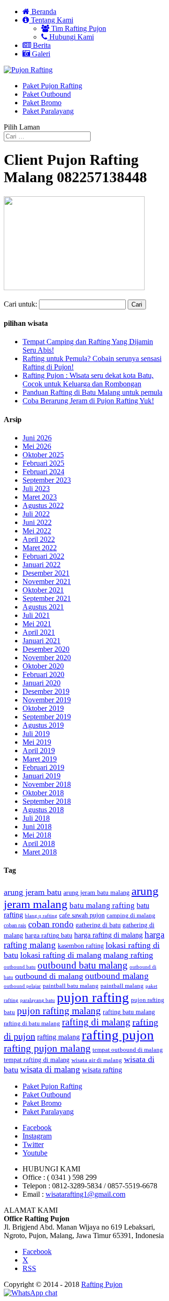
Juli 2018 (36, 818)
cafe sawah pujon (82, 915)
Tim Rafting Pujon (77, 28)
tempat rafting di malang (36, 1059)
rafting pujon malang (47, 1048)
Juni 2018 (37, 827)
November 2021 (47, 581)
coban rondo (51, 924)
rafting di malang (96, 1022)
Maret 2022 (40, 548)
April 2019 (39, 750)
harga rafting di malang (108, 935)
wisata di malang (50, 1069)
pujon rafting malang (59, 1010)
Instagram (37, 1136)
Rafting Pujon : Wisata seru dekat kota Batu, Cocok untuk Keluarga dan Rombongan (88, 379)
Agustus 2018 (43, 810)
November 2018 (47, 784)
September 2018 (47, 801)
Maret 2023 (40, 497)
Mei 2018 (37, 835)
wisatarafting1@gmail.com (85, 1194)
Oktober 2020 (43, 666)
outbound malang (117, 976)
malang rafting (128, 955)
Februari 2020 (43, 674)
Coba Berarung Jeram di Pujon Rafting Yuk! (88, 401)
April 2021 (39, 632)
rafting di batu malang (32, 1023)
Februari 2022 (43, 556)
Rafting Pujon (102, 1284)
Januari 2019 (42, 776)
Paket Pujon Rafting (52, 86)
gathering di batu (98, 925)
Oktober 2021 (43, 590)
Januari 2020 (42, 683)
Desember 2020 (46, 649)
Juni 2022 (37, 522)
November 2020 (47, 658)
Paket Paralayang (48, 111)
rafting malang (58, 1037)
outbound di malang (49, 976)
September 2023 (47, 480)
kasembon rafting (81, 945)
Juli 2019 (36, 734)
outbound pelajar (22, 986)
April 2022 (39, 539)
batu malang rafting (102, 905)
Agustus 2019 (43, 725)
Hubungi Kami (70, 37)
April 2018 (39, 843)
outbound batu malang (83, 965)
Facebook (37, 1128)
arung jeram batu (32, 892)
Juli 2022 (36, 514)
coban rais (15, 925)
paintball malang (122, 986)
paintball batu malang (71, 986)
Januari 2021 (42, 641)
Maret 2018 (40, 852)
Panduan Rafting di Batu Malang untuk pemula (92, 392)
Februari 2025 (43, 463)
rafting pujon (118, 1035)
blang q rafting (41, 915)
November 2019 (47, 700)
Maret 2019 (40, 759)
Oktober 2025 (43, 455)
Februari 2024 (43, 472)
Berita (41, 45)
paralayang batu (37, 1000)
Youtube (35, 1153)
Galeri (40, 54)
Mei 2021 (37, 624)
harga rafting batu (48, 935)
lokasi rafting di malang (60, 955)
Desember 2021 (46, 573)
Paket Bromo (42, 103)
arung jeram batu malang (96, 892)
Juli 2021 (36, 615)
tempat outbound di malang (127, 1049)
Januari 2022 (42, 565)
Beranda (43, 11)
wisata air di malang (96, 1060)
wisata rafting (102, 1069)
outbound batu (20, 967)
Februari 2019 (43, 767)
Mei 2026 (37, 446)
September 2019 (47, 717)
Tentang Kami (51, 20)
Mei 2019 (37, 742)
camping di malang (131, 915)
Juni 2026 (37, 438)
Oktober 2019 (43, 708)
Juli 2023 (36, 489)
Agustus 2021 (43, 607)
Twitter (33, 1144)
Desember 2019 (46, 691)
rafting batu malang (129, 1012)
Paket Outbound (47, 94)
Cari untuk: (20, 304)
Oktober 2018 (43, 793)
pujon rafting (93, 997)
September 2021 (47, 598)
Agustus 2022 (43, 505)
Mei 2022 (37, 531)
